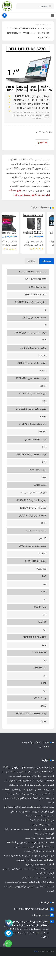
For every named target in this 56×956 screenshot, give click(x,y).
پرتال (35, 951)
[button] (4, 15)
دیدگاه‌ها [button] (31, 261)
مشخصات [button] (46, 261)
